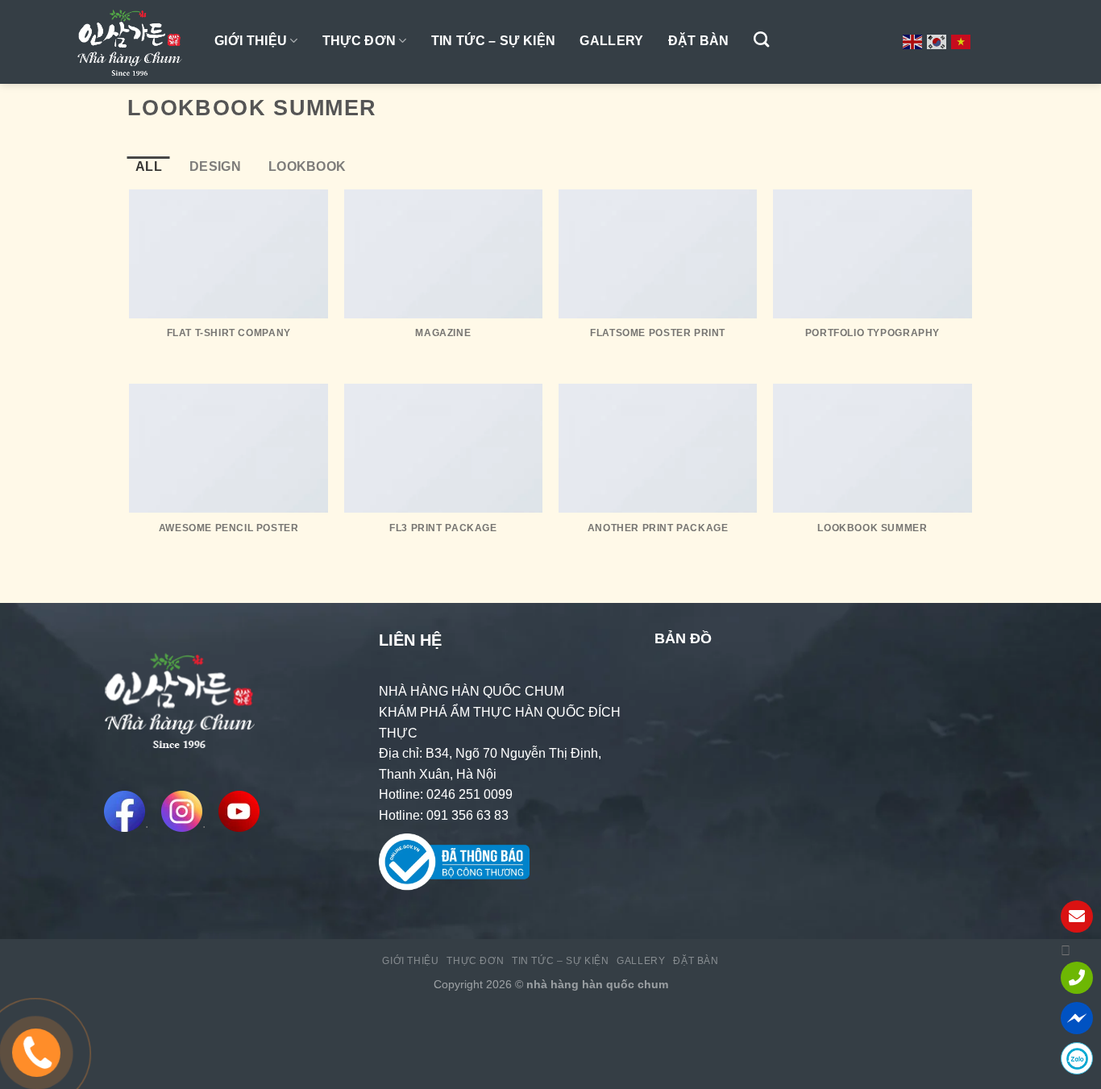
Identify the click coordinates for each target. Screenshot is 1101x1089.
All (148, 166)
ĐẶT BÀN (698, 41)
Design (215, 166)
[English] (913, 41)
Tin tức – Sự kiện (493, 41)
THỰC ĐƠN (359, 41)
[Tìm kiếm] (761, 39)
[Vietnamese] (961, 41)
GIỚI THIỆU (250, 41)
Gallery (611, 41)
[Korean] (937, 41)
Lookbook (307, 166)
